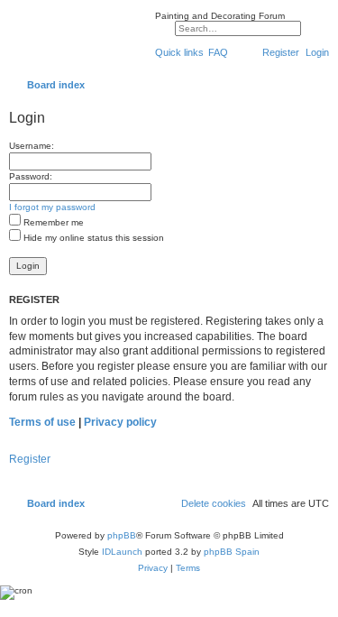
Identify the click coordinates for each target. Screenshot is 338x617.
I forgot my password (52, 207)
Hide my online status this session (92, 238)
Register (29, 459)
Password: (30, 176)
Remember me (52, 222)
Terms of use (42, 422)
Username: (31, 146)
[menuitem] (218, 52)
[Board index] (77, 40)
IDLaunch (122, 552)
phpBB (121, 535)
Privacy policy (120, 422)
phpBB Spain (232, 552)
